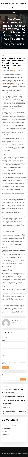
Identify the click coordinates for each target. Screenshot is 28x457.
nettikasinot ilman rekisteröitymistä (9, 425)
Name (3, 350)
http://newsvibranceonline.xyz (18, 324)
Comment (4, 340)
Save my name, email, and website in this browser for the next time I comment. (14, 363)
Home (14, 41)
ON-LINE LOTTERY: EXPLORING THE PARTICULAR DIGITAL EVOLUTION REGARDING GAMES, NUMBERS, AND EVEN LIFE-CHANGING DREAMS (13, 402)
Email (3, 355)
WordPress (15, 453)
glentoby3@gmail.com (8, 70)
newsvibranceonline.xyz (13, 5)
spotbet (3, 439)
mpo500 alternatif (5, 434)
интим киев (4, 423)
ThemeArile (14, 454)
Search (4, 375)
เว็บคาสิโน (9, 84)
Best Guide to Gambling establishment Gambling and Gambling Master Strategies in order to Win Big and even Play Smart (14, 412)
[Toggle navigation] (14, 12)
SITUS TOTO (4, 431)
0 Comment (4, 71)
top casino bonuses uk (6, 428)
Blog (3, 55)
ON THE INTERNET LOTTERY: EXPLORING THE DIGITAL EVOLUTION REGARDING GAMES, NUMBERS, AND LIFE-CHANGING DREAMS (13, 396)
